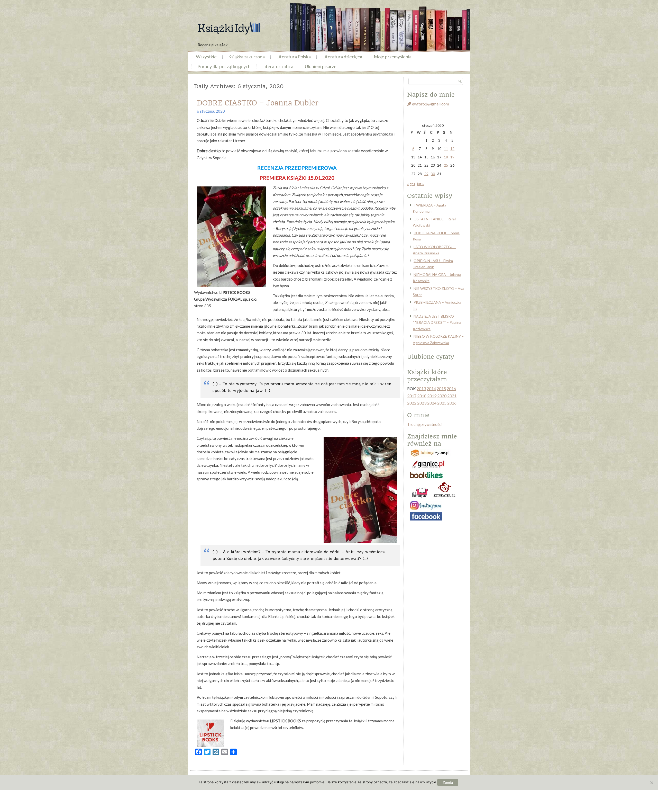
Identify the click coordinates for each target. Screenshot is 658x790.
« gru (411, 184)
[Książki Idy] (228, 28)
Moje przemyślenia (393, 56)
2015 (441, 388)
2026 (451, 402)
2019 (431, 395)
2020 (441, 395)
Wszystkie (206, 56)
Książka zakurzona (246, 56)
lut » (420, 184)
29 (426, 174)
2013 (421, 388)
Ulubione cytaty (430, 356)
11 (446, 148)
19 (452, 157)
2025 (441, 402)
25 (446, 165)
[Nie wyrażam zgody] (651, 782)
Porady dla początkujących (224, 66)
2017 (411, 395)
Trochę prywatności (424, 424)
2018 (421, 395)
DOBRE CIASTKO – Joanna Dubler (257, 103)
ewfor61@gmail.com (430, 103)
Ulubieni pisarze (320, 66)
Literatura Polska (293, 56)
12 (452, 148)
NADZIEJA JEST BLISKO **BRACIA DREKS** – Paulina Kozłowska (437, 322)
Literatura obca (277, 66)
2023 (421, 402)
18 (446, 157)
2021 (451, 395)
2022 (411, 402)
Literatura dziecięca (342, 56)
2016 (451, 388)
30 (433, 174)
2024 (431, 402)
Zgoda (448, 782)
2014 (431, 388)
